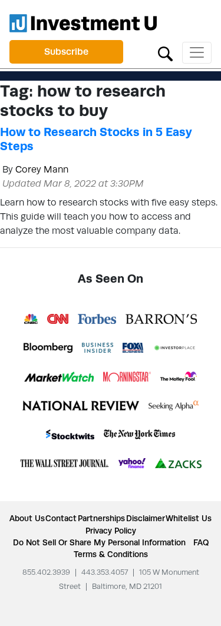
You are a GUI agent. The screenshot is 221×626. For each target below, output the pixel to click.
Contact (61, 518)
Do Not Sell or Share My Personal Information (99, 542)
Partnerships (101, 518)
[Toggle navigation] (197, 53)
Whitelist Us (189, 518)
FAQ (201, 542)
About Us (27, 518)
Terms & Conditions (111, 554)
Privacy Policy (110, 530)
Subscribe (66, 51)
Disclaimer (145, 518)
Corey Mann (41, 169)
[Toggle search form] (165, 53)
